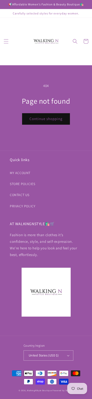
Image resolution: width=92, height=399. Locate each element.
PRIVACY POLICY (22, 206)
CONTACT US (19, 195)
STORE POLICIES (22, 184)
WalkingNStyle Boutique (39, 390)
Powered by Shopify (63, 390)
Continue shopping (46, 118)
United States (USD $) (44, 355)
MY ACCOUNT (20, 173)
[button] (6, 41)
